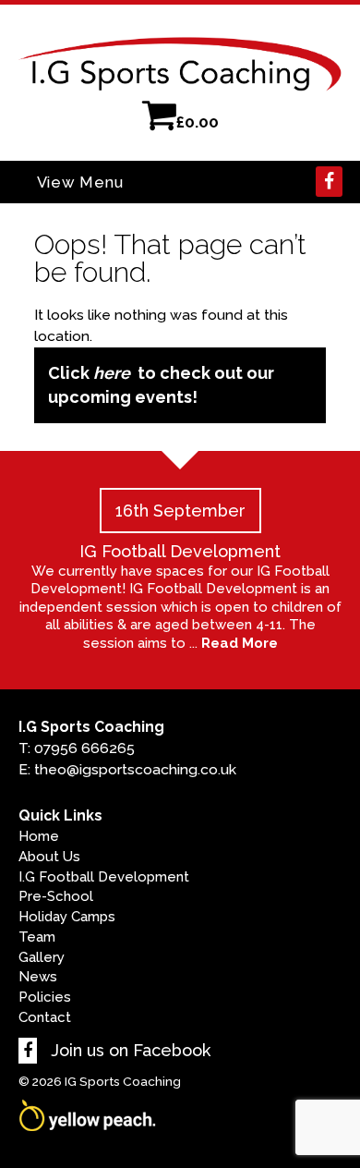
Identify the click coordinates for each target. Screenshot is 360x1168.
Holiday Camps (66, 916)
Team (36, 937)
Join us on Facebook (128, 1050)
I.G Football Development (103, 877)
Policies (44, 997)
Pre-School (55, 896)
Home (38, 836)
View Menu (80, 182)
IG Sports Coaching (123, 1081)
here (111, 373)
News (37, 976)
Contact (44, 1017)
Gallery (41, 957)
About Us (49, 856)
